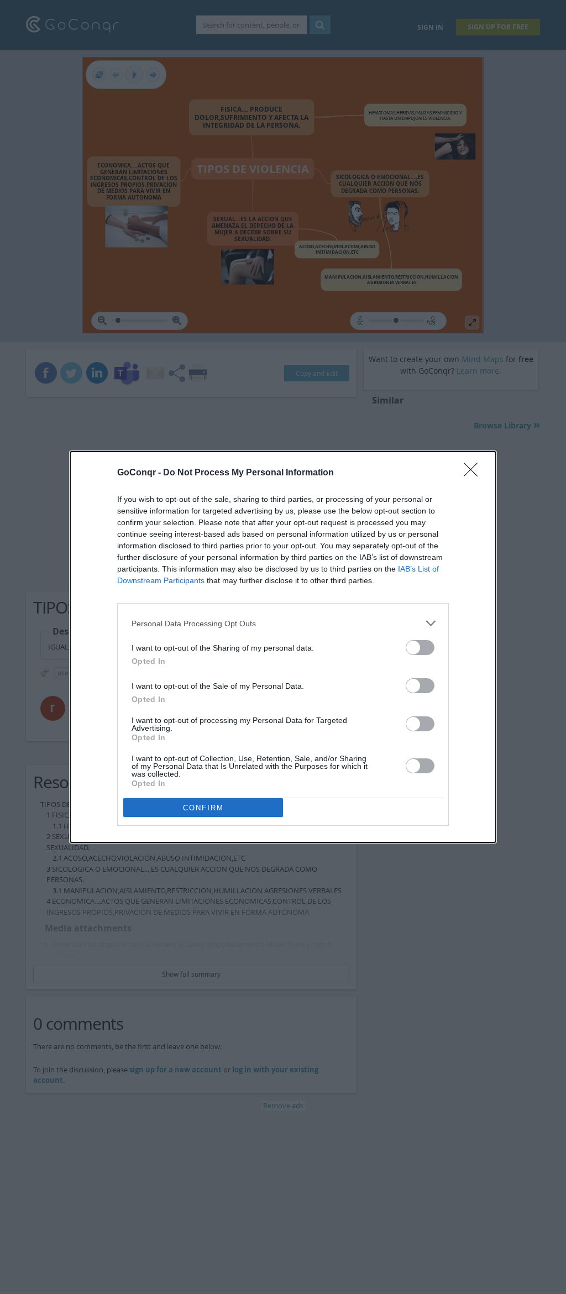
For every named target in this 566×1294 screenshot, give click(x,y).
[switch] (420, 647)
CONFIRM (203, 808)
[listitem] (283, 623)
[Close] (474, 473)
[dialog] (283, 647)
